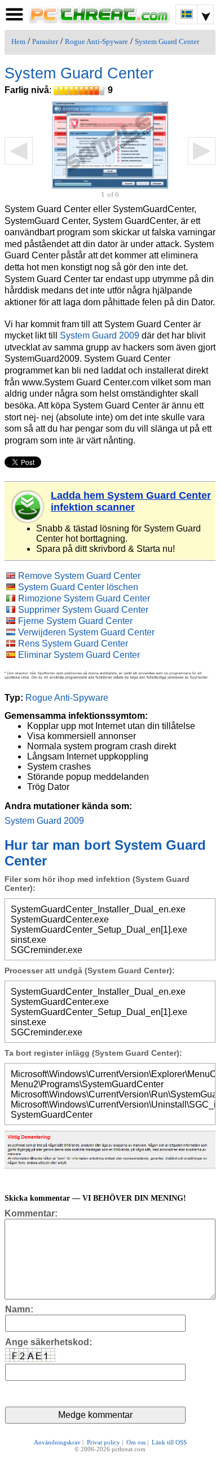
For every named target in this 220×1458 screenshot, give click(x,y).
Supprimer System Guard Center (83, 609)
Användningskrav (57, 1442)
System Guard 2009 (99, 335)
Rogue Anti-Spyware (96, 42)
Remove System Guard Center (79, 576)
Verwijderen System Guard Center (86, 632)
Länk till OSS (169, 1442)
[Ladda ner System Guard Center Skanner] (28, 507)
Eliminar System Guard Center (79, 655)
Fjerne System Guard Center (75, 621)
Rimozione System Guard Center (84, 598)
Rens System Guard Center (73, 643)
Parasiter (45, 42)
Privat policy (103, 1442)
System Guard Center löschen (78, 587)
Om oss (136, 1442)
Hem (18, 42)
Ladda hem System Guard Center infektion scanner (131, 501)
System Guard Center (167, 42)
